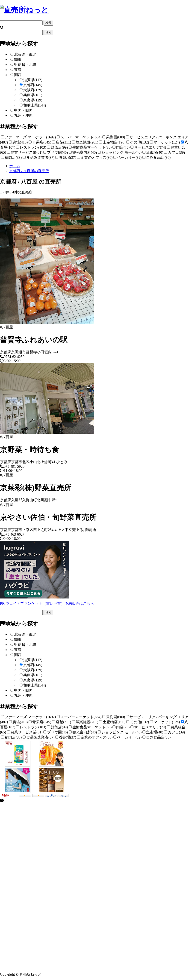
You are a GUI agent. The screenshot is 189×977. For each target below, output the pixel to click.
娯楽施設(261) (87, 142)
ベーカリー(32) (129, 157)
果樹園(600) (115, 137)
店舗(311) (63, 142)
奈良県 (32, 100)
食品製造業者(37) (40, 157)
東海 (17, 70)
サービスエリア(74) (150, 147)
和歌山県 (34, 105)
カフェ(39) (176, 152)
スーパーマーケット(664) (80, 137)
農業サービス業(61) (26, 152)
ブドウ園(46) (57, 152)
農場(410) (20, 142)
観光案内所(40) (84, 152)
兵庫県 (32, 95)
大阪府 (32, 90)
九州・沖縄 (23, 115)
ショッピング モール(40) (121, 152)
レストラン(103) (33, 147)
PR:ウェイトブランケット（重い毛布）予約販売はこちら (47, 603)
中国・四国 (23, 110)
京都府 (32, 85)
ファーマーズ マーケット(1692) (30, 137)
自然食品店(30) (158, 157)
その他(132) (139, 142)
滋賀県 (32, 80)
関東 (17, 59)
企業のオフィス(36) (96, 157)
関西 (17, 75)
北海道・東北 (25, 54)
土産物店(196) (114, 142)
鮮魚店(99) (59, 147)
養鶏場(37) (67, 157)
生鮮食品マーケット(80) (92, 147)
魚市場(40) (154, 152)
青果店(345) (41, 142)
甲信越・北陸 (25, 65)
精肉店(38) (13, 157)
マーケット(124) (167, 142)
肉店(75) (123, 147)
